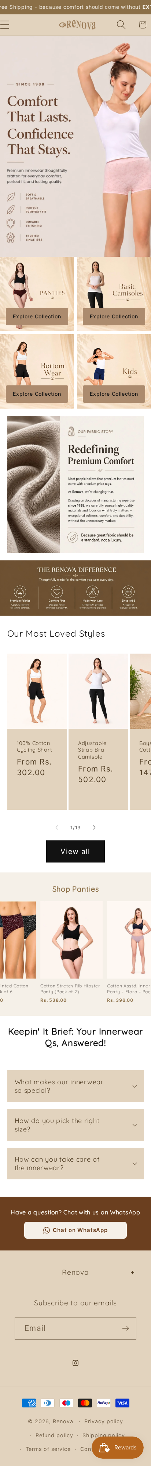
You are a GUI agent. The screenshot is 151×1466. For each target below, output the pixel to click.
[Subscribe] (125, 1328)
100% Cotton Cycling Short (34, 746)
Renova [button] (75, 1272)
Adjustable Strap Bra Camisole (92, 750)
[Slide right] (94, 827)
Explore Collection (37, 316)
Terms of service (48, 1449)
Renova (63, 1421)
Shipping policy (103, 1435)
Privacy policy (103, 1421)
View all (75, 851)
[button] (121, 24)
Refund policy (54, 1435)
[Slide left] (57, 827)
